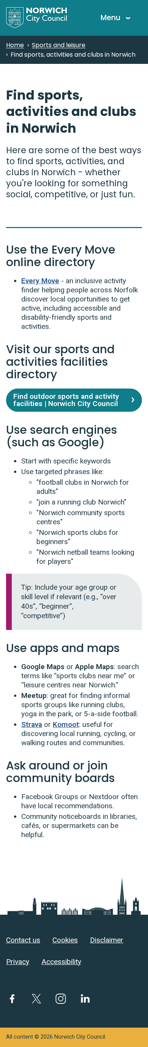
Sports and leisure (58, 45)
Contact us (23, 940)
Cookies (65, 940)
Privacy (17, 961)
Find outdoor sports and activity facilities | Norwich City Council (66, 400)
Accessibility (61, 961)
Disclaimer (106, 940)
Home (15, 45)
